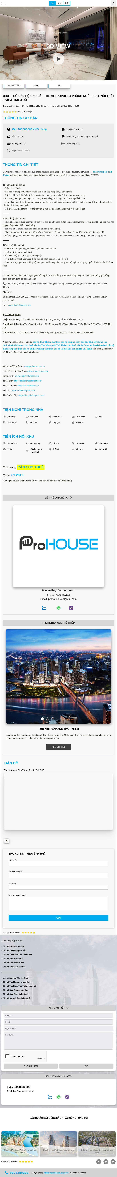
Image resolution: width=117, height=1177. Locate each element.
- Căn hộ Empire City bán (12, 946)
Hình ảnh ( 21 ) (13, 85)
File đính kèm (31, 1066)
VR (59, 85)
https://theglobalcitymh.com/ (31, 395)
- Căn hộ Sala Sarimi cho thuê (14, 994)
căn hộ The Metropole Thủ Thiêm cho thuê (55, 345)
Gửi (58, 918)
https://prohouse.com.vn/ (56, 1173)
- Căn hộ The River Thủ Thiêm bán (16, 955)
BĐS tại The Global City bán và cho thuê (97, 1151)
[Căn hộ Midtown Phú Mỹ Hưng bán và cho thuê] (20, 1143)
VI (52, 3)
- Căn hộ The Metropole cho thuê (15, 982)
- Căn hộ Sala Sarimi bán (12, 958)
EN (59, 3)
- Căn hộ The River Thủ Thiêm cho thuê (18, 986)
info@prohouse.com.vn (23, 1091)
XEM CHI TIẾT (58, 747)
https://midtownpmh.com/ (23, 390)
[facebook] (50, 1097)
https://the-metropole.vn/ (28, 385)
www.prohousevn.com (37, 371)
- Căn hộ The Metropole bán (13, 950)
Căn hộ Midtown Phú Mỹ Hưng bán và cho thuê (20, 1151)
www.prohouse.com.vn (34, 366)
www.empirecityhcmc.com (27, 376)
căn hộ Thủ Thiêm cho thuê (46, 342)
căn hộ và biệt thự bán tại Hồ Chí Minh (73, 348)
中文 (67, 3)
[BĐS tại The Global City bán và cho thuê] (97, 1143)
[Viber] (67, 1097)
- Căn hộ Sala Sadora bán (12, 963)
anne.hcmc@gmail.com (20, 305)
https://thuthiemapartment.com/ (28, 381)
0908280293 (22, 1086)
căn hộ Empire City (70, 342)
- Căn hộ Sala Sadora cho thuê (14, 990)
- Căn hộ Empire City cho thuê (14, 978)
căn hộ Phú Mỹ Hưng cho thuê (38, 348)
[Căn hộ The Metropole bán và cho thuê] (58, 1143)
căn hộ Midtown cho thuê (20, 345)
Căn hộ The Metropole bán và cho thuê (58, 1151)
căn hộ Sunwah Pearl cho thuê (92, 345)
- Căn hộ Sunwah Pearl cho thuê (15, 998)
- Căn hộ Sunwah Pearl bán (13, 967)
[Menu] (3, 3)
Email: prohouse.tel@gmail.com (58, 599)
